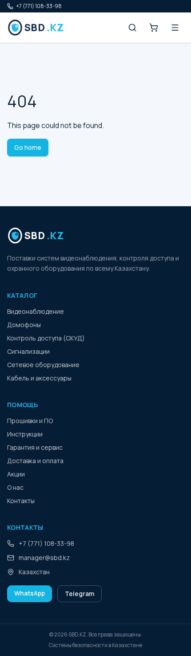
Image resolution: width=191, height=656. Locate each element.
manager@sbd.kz (44, 557)
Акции (16, 474)
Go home (27, 147)
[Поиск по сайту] (132, 27)
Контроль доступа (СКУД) (46, 338)
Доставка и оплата (35, 460)
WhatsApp (29, 593)
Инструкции (25, 434)
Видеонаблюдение (35, 311)
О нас (15, 487)
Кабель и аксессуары (39, 378)
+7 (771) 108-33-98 (39, 6)
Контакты (21, 500)
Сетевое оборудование (43, 364)
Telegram (79, 593)
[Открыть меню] (175, 27)
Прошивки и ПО (30, 420)
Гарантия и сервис (35, 447)
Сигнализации (28, 351)
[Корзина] (154, 27)
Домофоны (24, 324)
